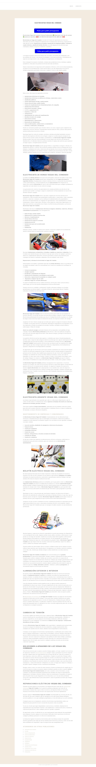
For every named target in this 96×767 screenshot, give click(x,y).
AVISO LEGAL (42, 764)
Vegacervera (28, 738)
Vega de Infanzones (30, 734)
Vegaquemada (28, 739)
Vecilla (26, 731)
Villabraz (27, 743)
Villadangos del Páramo (31, 745)
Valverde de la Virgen (30, 729)
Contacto (78, 6)
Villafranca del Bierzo (30, 750)
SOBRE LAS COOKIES (52, 764)
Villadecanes (28, 746)
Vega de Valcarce (29, 736)
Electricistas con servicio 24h (32, 596)
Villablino (27, 741)
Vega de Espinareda (30, 732)
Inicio (71, 6)
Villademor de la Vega (30, 748)
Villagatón (27, 751)
